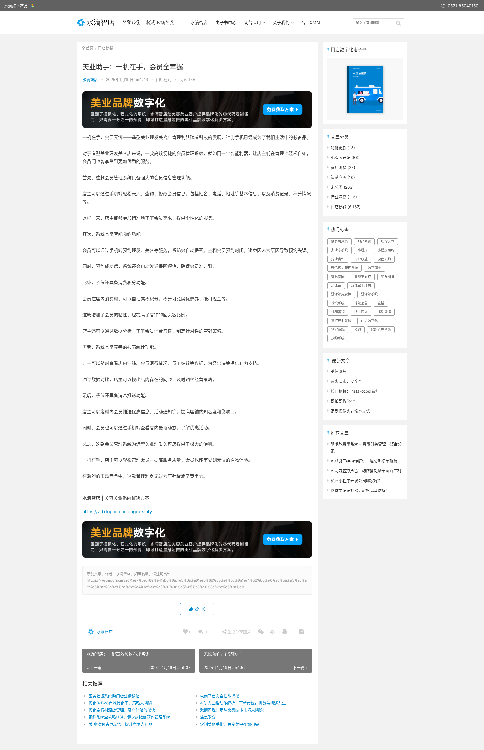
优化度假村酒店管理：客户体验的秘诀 (122, 709)
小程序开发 (340, 157)
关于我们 (281, 22)
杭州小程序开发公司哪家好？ (356, 480)
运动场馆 (384, 312)
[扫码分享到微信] (260, 632)
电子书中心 (225, 22)
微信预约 (384, 259)
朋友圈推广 (389, 277)
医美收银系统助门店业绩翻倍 (114, 695)
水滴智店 (199, 22)
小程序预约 (386, 250)
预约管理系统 (381, 329)
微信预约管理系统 (344, 268)
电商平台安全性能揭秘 (219, 695)
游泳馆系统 (369, 294)
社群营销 (338, 312)
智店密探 (338, 167)
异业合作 (338, 259)
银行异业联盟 (341, 321)
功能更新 (338, 147)
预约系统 (338, 338)
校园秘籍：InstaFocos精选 (354, 391)
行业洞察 (338, 197)
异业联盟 (361, 259)
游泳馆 (336, 285)
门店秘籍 (105, 47)
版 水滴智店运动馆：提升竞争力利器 (120, 724)
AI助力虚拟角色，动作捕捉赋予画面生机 (366, 470)
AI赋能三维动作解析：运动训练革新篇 (364, 460)
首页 (90, 47)
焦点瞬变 (208, 716)
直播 (381, 303)
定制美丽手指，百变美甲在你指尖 (229, 724)
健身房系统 (339, 241)
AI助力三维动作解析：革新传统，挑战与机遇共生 (243, 702)
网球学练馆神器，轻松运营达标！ (360, 490)
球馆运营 (361, 303)
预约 (357, 329)
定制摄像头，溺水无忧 (350, 410)
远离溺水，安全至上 (348, 381)
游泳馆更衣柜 (341, 294)
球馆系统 (338, 303)
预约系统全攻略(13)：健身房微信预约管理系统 (129, 716)
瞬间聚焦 (338, 371)
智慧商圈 (338, 177)
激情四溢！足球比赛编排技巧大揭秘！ (233, 709)
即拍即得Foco (343, 401)
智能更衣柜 (362, 277)
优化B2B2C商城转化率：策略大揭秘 (120, 702)
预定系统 (338, 329)
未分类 (337, 187)
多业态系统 (339, 250)
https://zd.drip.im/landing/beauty (117, 511)
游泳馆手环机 (361, 285)
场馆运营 (387, 241)
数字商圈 (374, 268)
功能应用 (252, 22)
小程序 (363, 250)
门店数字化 (369, 321)
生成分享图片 (238, 631)
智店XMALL (312, 22)
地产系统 (364, 241)
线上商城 (361, 312)
